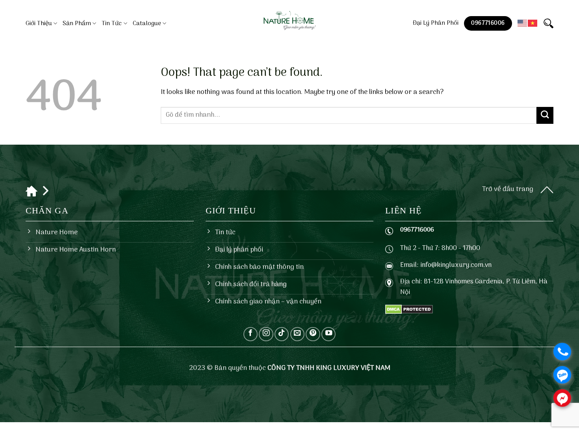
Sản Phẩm (77, 23)
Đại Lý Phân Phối (435, 23)
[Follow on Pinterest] (313, 334)
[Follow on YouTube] (328, 334)
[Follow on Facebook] (250, 334)
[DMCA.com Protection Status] (409, 309)
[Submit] (544, 115)
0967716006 (417, 230)
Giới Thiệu (39, 23)
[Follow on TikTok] (282, 334)
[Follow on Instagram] (266, 334)
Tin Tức (112, 23)
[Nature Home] (289, 21)
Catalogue (147, 23)
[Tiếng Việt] (533, 23)
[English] (523, 23)
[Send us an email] (297, 334)
